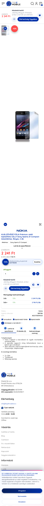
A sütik (3, 469)
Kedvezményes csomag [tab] (34, 332)
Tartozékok (7, 319)
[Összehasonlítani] (33, 285)
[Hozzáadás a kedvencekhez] (40, 15)
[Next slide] (5, 224)
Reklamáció (5, 447)
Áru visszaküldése (8, 444)
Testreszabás (22, 496)
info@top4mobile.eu (8, 404)
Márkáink (4, 465)
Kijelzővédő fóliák (21, 319)
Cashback (5, 440)
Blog (3, 436)
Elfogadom (22, 491)
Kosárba (37, 262)
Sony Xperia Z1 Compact (18, 242)
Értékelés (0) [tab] (21, 331)
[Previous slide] (5, 28)
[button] (5, 45)
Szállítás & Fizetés (8, 432)
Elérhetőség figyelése (28, 19)
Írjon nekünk (9, 408)
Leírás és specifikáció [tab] (9, 330)
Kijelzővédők (35, 319)
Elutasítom (22, 502)
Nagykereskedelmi (8, 455)
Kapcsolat (5, 451)
